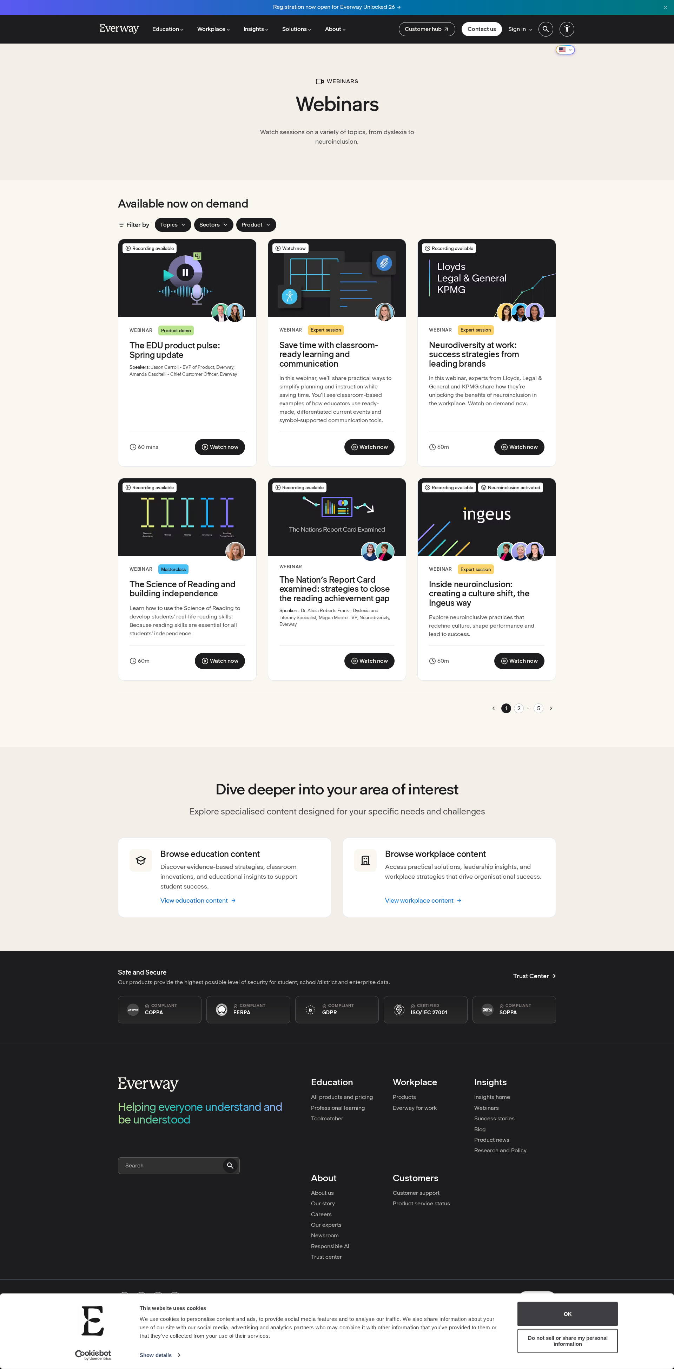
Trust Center (531, 976)
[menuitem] (427, 29)
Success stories (494, 1118)
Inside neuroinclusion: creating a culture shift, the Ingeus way (479, 593)
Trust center (326, 1256)
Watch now (223, 448)
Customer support (416, 1193)
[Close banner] (665, 7)
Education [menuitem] (165, 29)
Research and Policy (500, 1150)
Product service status (421, 1203)
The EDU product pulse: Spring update (175, 350)
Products (404, 1097)
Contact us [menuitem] (482, 29)
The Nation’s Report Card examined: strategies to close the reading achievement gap (334, 589)
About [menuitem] (333, 29)
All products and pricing (342, 1097)
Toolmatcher (327, 1118)
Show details (156, 1355)
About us (322, 1193)
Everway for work (415, 1108)
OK (568, 1314)
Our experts (326, 1224)
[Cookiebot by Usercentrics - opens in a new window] (93, 1355)
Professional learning (338, 1108)
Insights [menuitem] (254, 29)
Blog (480, 1129)
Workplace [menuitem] (211, 29)
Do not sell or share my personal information (568, 1341)
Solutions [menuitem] (294, 29)
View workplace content (419, 900)
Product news (491, 1140)
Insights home (492, 1097)
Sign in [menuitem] (517, 29)
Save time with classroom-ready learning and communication (328, 354)
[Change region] (565, 50)
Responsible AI (330, 1246)
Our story (323, 1203)
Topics (169, 224)
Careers (321, 1214)
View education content (194, 900)
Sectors (209, 224)
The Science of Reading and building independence (183, 588)
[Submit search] (230, 1165)
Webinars (486, 1108)
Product (252, 224)
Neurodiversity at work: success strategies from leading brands (474, 354)
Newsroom (325, 1235)
